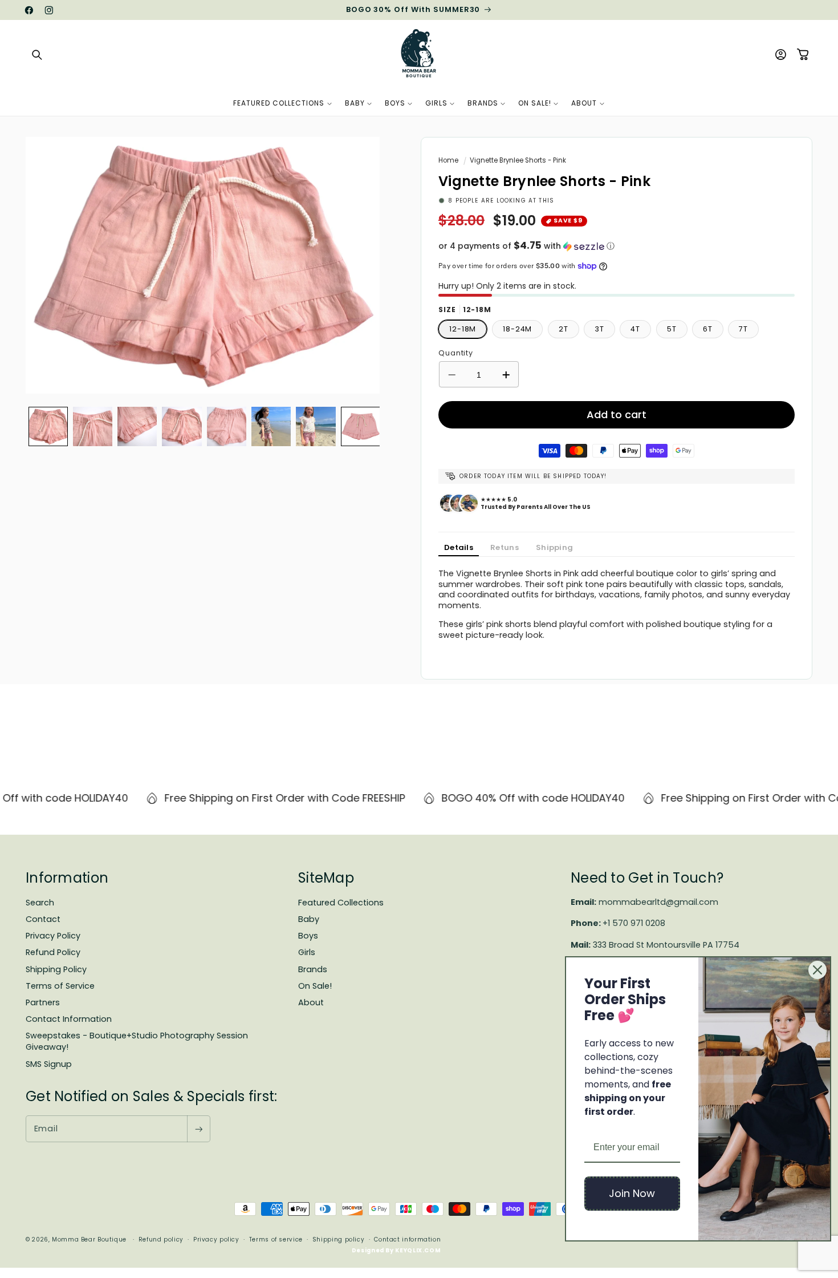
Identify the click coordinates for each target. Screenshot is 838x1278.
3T (599, 329)
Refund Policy (53, 952)
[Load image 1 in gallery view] (48, 426)
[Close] (817, 970)
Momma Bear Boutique (89, 1239)
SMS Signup (49, 1064)
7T (743, 329)
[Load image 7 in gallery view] (315, 426)
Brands (312, 969)
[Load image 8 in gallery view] (360, 426)
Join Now (632, 1193)
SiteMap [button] (326, 878)
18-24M (517, 329)
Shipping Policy (56, 969)
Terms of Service (60, 986)
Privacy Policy (53, 935)
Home (448, 160)
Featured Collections (341, 902)
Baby (308, 919)
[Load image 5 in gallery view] (226, 426)
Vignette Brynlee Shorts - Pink (518, 160)
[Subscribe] (198, 1128)
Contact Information (69, 1019)
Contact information (407, 1239)
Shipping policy (338, 1239)
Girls (306, 952)
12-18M (462, 329)
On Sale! (315, 986)
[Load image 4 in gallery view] (181, 426)
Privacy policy (216, 1239)
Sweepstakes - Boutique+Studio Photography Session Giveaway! (137, 1041)
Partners (43, 1002)
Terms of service (276, 1239)
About (311, 1002)
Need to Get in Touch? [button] (647, 878)
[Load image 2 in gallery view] (92, 426)
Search (40, 902)
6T (708, 329)
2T (563, 329)
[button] (37, 54)
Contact (43, 919)
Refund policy (161, 1239)
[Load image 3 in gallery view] (137, 426)
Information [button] (67, 878)
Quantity (455, 353)
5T (672, 329)
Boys (308, 935)
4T (635, 329)
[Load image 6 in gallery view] (271, 426)
